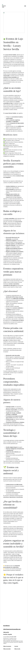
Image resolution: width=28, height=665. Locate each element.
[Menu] (25, 6)
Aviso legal (16, 646)
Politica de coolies (17, 648)
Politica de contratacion (7, 646)
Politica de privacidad (7, 648)
